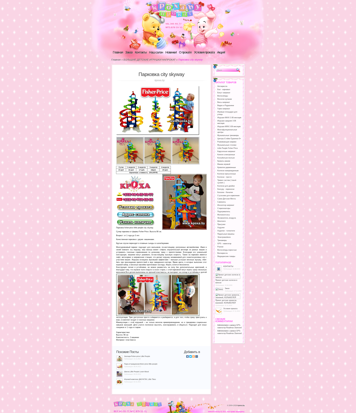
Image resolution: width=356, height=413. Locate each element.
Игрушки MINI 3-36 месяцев (229, 126)
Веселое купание (224, 99)
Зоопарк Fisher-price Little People (137, 356)
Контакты (141, 52)
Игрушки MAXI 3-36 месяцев (229, 118)
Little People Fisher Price (227, 148)
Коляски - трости (224, 177)
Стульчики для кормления (228, 195)
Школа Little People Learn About (136, 372)
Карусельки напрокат (226, 151)
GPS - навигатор (224, 243)
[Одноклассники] (193, 356)
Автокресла (222, 86)
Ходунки (220, 227)
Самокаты (221, 202)
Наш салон (156, 52)
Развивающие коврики (226, 142)
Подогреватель (223, 211)
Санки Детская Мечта (226, 199)
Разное (220, 247)
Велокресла (222, 253)
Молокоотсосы (223, 215)
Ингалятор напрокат (225, 205)
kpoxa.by (241, 405)
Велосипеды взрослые (227, 250)
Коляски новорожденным (227, 171)
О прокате (185, 52)
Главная (118, 52)
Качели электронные (226, 155)
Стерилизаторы (223, 208)
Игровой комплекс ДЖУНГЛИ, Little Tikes (140, 379)
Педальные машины (225, 234)
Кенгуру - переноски (225, 189)
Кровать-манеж (223, 161)
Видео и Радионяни (225, 105)
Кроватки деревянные (226, 167)
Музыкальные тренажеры (228, 135)
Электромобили (224, 237)
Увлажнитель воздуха (226, 218)
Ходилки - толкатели (226, 231)
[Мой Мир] (196, 356)
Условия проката (204, 52)
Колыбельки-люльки (226, 158)
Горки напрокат (223, 109)
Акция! (221, 52)
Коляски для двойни (226, 186)
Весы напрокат (223, 102)
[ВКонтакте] (187, 356)
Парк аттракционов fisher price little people (140, 364)
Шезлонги (221, 221)
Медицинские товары (226, 256)
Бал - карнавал (223, 89)
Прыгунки (221, 224)
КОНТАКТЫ (228, 266)
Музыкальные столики (226, 145)
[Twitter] (190, 356)
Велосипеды (222, 96)
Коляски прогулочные (226, 174)
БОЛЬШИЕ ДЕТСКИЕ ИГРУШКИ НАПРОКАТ (149, 59)
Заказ (129, 52)
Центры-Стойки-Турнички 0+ (229, 139)
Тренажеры (222, 240)
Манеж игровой (223, 164)
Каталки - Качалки (225, 192)
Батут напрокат (223, 93)
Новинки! (171, 52)
